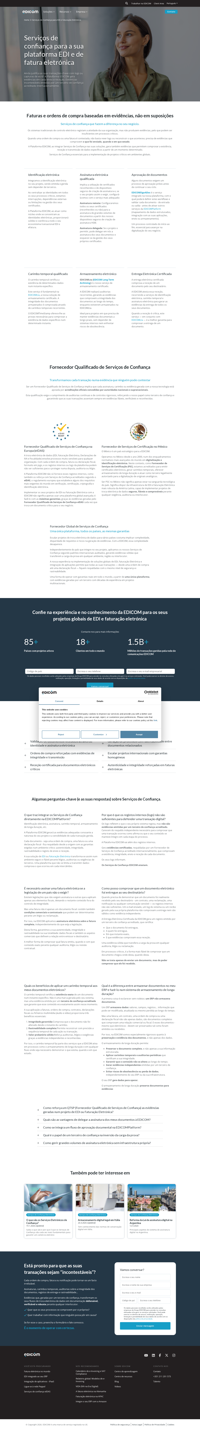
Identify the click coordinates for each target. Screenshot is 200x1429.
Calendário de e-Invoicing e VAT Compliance (90, 1372)
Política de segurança (120, 1424)
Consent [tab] (59, 701)
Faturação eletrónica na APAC (89, 1396)
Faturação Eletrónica (59, 856)
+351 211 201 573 (162, 1376)
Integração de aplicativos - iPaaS (39, 1381)
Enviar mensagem (145, 1326)
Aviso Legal (137, 1424)
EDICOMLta (34, 294)
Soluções (48, 11)
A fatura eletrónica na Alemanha (91, 1391)
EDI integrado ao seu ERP (35, 1376)
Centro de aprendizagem (126, 1371)
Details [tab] (100, 701)
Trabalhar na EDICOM (141, 3)
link (155, 720)
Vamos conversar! (100, 686)
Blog (117, 1381)
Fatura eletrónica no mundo (37, 1371)
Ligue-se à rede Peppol (34, 1386)
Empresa (80, 11)
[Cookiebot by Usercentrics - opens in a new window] (146, 693)
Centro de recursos (123, 1376)
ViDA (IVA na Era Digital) (87, 1386)
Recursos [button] (64, 11)
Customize (98, 734)
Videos (118, 1386)
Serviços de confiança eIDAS (37, 1391)
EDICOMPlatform (152, 208)
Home (26, 20)
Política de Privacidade (154, 1424)
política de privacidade (136, 678)
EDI (43, 856)
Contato (171, 11)
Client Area (159, 3)
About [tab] (141, 701)
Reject (61, 734)
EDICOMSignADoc (141, 192)
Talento (156, 1381)
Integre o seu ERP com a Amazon (91, 1401)
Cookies (170, 1424)
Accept (139, 734)
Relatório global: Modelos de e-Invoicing (90, 1380)
